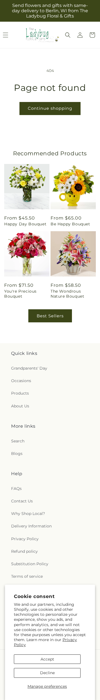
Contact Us (22, 501)
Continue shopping (50, 108)
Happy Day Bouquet (25, 223)
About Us (20, 405)
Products (20, 393)
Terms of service (27, 576)
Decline (47, 672)
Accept (47, 659)
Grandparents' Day (29, 368)
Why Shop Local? (28, 513)
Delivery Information (31, 526)
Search (17, 441)
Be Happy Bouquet (70, 223)
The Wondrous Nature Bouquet (67, 294)
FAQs (16, 488)
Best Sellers (50, 315)
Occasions (21, 380)
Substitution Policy (29, 563)
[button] (68, 35)
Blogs (16, 453)
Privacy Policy (25, 538)
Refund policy (24, 551)
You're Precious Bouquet (20, 294)
